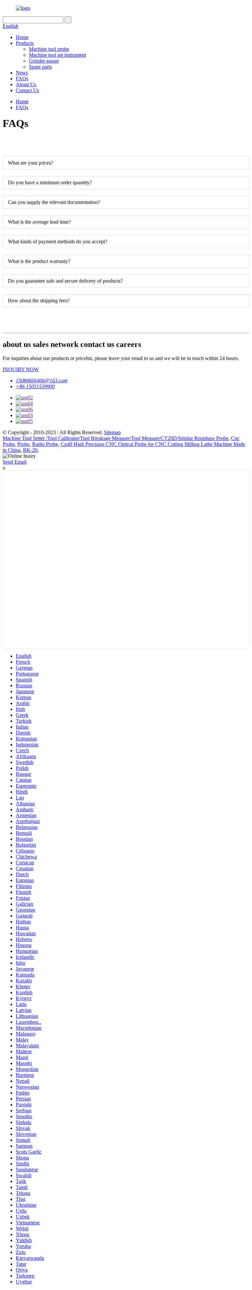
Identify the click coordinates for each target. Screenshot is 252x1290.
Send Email (15, 462)
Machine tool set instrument (57, 55)
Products (25, 43)
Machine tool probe (49, 49)
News (22, 72)
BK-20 (30, 450)
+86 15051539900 (35, 386)
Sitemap (112, 432)
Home (22, 37)
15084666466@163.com (42, 380)
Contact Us (27, 90)
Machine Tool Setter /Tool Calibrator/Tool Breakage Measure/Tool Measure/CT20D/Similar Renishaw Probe (115, 438)
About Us (26, 84)
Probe (23, 444)
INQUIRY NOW (21, 369)
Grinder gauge (44, 61)
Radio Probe (45, 444)
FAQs (22, 78)
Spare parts (40, 67)
